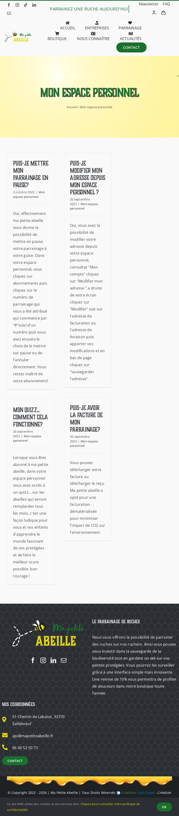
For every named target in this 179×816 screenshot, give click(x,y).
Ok (164, 807)
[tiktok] (26, 5)
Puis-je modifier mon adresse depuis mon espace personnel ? (87, 177)
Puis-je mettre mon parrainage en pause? (30, 174)
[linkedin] (34, 5)
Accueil (72, 107)
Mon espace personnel (29, 194)
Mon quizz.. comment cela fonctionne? (30, 417)
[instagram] (17, 5)
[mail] (9, 13)
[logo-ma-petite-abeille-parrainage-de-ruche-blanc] (48, 619)
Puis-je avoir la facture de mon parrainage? (86, 419)
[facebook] (9, 5)
